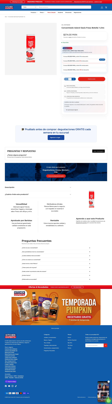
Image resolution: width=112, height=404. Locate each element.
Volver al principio (55, 328)
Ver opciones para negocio (72, 109)
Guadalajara (21, 376)
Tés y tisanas (47, 342)
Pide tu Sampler (51, 12)
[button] (106, 7)
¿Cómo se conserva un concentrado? (31, 259)
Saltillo (6, 377)
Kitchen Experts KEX (12, 397)
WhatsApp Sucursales (17, 1)
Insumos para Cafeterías (11, 349)
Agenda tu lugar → (56, 137)
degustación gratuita (81, 222)
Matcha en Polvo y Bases (11, 359)
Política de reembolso (92, 397)
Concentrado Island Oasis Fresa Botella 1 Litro (16, 16)
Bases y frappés (48, 340)
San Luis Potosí (9, 376)
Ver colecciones (77, 287)
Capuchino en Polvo (10, 355)
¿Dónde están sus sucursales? (29, 279)
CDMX (15, 376)
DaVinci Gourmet (72, 340)
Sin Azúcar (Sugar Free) (11, 362)
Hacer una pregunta (98, 151)
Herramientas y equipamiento (51, 348)
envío (70, 37)
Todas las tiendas (19, 377)
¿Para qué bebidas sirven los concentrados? (33, 251)
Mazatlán (11, 377)
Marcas (42, 12)
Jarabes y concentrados (50, 337)
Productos (33, 12)
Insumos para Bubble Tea (11, 350)
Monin (69, 337)
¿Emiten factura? (26, 275)
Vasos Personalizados (10, 368)
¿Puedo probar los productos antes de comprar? (34, 271)
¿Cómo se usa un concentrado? (30, 247)
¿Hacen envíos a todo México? (29, 263)
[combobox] (56, 7)
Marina (69, 348)
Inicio (6, 16)
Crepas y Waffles (9, 364)
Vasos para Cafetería (10, 366)
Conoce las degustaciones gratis (56, 176)
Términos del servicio (82, 397)
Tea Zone (70, 345)
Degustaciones (77, 12)
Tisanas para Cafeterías (11, 357)
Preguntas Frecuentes (49, 350)
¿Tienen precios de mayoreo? (29, 267)
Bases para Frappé (9, 352)
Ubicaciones (68, 12)
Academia (60, 12)
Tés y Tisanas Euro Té (10, 361)
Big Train (70, 342)
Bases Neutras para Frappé (11, 354)
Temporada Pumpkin (10, 369)
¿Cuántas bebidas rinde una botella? (31, 255)
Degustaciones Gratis (10, 371)
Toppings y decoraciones (50, 345)
